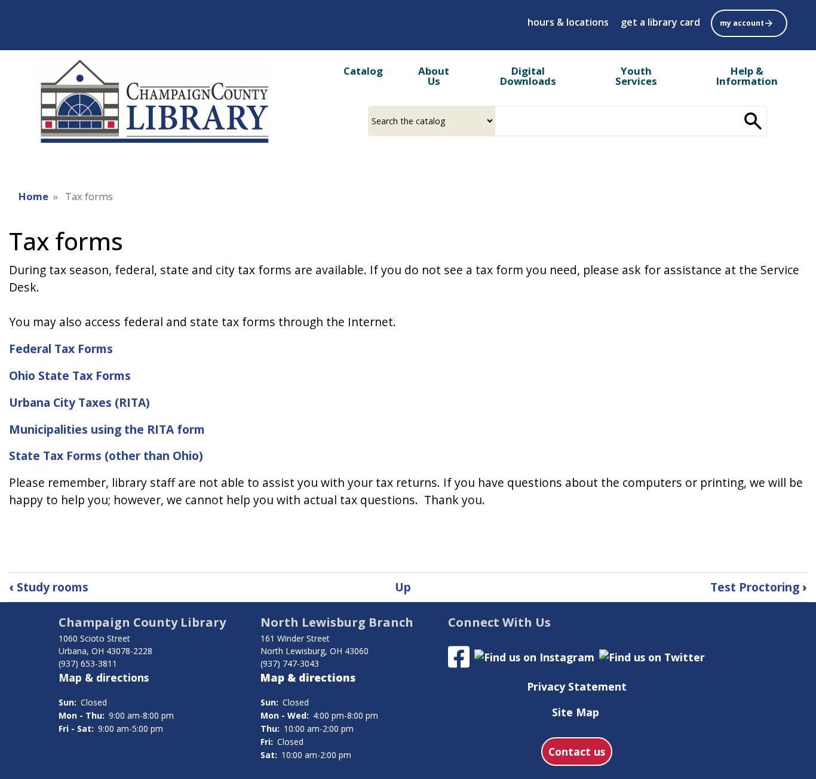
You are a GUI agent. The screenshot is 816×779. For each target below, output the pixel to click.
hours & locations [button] (568, 22)
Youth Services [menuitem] (636, 76)
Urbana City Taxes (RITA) (79, 402)
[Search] (753, 121)
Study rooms (48, 587)
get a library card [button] (660, 22)
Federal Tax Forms (61, 349)
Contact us (576, 751)
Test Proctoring (758, 587)
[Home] (153, 102)
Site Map (575, 712)
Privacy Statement (577, 686)
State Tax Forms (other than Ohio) (106, 455)
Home (33, 196)
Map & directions (104, 677)
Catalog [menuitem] (363, 71)
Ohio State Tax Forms (70, 375)
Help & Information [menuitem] (747, 76)
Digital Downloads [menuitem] (528, 76)
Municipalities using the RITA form (107, 429)
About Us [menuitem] (433, 76)
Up (403, 587)
